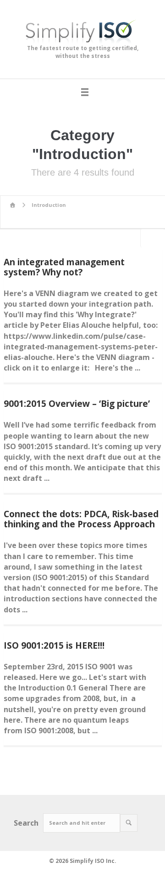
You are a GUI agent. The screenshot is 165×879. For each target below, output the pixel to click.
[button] (129, 823)
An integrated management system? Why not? (64, 267)
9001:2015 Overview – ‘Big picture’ (77, 404)
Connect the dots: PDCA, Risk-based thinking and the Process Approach (81, 519)
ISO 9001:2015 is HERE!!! (54, 645)
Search (26, 823)
